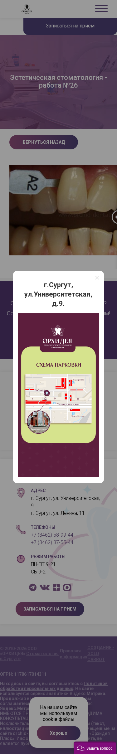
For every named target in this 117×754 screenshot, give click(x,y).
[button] (95, 748)
